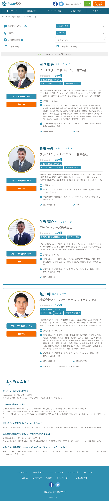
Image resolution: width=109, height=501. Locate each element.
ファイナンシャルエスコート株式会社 (64, 154)
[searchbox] (70, 25)
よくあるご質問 (81, 478)
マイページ (97, 11)
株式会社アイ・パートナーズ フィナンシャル (68, 300)
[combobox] (80, 26)
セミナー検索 (76, 11)
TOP (2, 17)
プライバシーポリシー (64, 478)
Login (87, 4)
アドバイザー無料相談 (99, 4)
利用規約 (49, 478)
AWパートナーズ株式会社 (56, 227)
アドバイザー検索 (54, 11)
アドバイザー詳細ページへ (21, 96)
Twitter (61, 3)
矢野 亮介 (47, 222)
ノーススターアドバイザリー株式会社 (64, 70)
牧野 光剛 (47, 148)
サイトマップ (37, 478)
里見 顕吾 (47, 64)
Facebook (55, 3)
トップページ (12, 11)
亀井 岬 (45, 294)
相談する (21, 104)
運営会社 (25, 478)
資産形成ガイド (33, 11)
